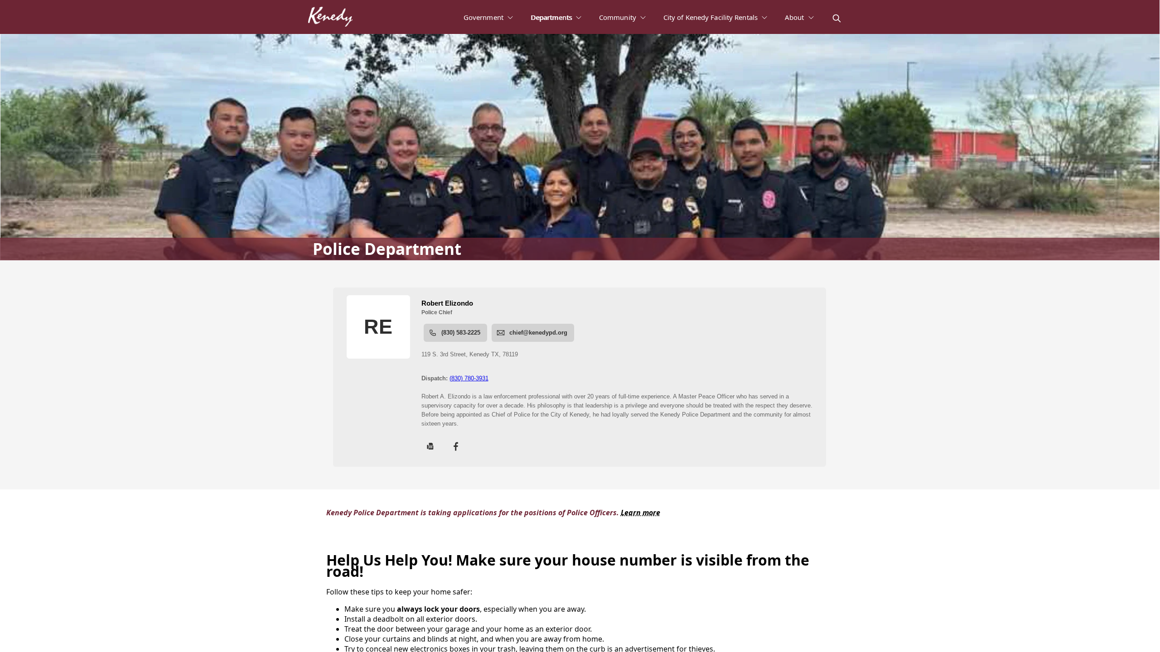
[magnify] (837, 18)
